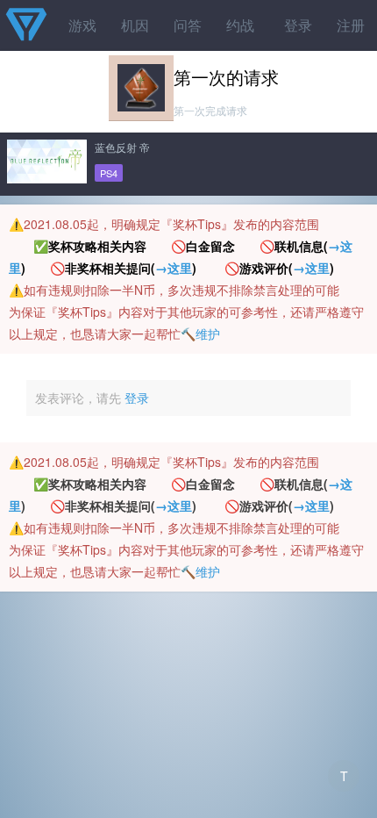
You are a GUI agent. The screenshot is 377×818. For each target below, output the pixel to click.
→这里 (173, 267)
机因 (135, 25)
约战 (240, 25)
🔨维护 (200, 333)
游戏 (82, 25)
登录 (298, 25)
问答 (188, 25)
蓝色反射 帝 (122, 147)
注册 (351, 25)
